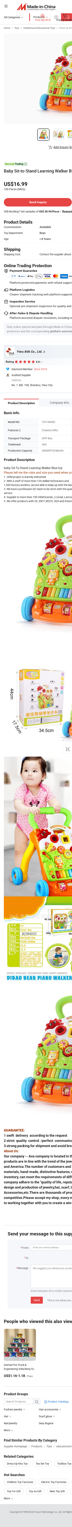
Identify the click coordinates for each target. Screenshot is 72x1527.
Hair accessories (48, 1409)
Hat (6, 1416)
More (7, 1498)
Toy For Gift (14, 1491)
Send (37, 1300)
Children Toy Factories (20, 1482)
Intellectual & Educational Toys (39, 27)
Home (7, 27)
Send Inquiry (38, 202)
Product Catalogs (58, 1401)
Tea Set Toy (42, 1463)
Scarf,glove (45, 1416)
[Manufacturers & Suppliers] (36, 6)
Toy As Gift (35, 1491)
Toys (16, 27)
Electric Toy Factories (53, 1482)
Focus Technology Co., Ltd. (49, 1511)
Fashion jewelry (13, 1409)
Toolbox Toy (64, 1463)
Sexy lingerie (46, 1423)
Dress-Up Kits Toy (17, 1463)
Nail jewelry (10, 1423)
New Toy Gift (57, 1491)
